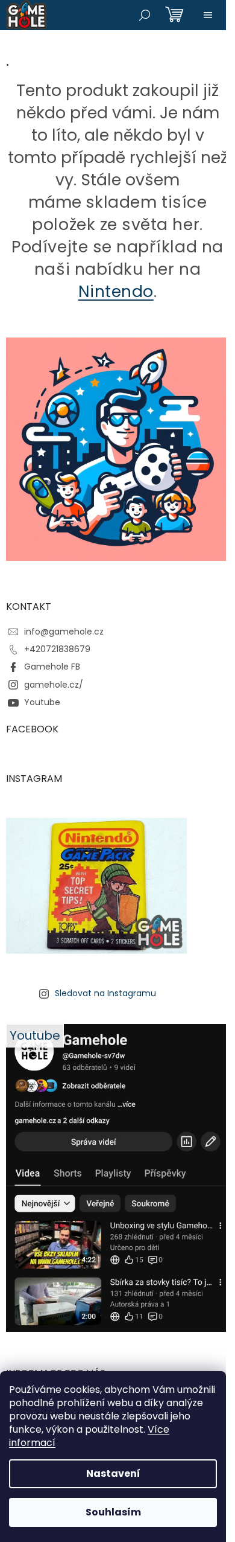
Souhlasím (113, 1512)
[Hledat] (145, 15)
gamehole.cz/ (53, 685)
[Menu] (208, 15)
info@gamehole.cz (64, 631)
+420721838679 (57, 649)
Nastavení (113, 1473)
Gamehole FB (52, 667)
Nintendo (116, 291)
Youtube (42, 702)
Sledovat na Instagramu (105, 993)
